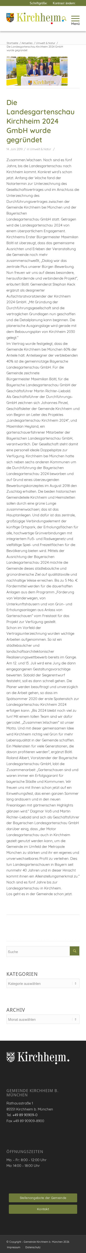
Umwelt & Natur (40, 149)
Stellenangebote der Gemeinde (43, 1198)
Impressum (13, 1247)
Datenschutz (32, 1247)
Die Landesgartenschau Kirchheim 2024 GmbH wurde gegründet (40, 121)
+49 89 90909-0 (25, 1115)
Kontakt (43, 1209)
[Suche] (61, 18)
